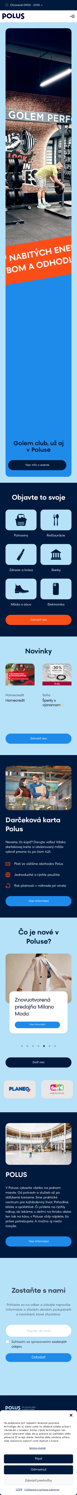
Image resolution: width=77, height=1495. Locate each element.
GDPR (19, 1490)
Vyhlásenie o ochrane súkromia (41, 1490)
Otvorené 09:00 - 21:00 (25, 5)
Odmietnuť (38, 1469)
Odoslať (38, 1357)
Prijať (38, 1458)
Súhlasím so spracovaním (39, 1344)
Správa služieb (37, 1448)
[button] (71, 1415)
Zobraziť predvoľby (38, 1480)
